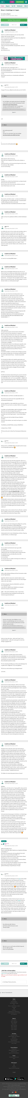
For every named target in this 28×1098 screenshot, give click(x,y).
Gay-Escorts (14, 1037)
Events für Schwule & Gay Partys (14, 1041)
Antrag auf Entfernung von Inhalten (14, 1012)
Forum (2, 6)
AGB (14, 1008)
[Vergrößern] (17, 143)
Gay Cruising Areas (14, 1039)
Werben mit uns (14, 1051)
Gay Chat (20, 1083)
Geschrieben (11, 31)
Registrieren (20, 1)
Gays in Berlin (14, 1019)
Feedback (14, 1066)
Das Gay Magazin (14, 1001)
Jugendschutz (16, 1011)
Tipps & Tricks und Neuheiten (14, 1068)
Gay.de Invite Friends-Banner (14, 1052)
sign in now (3, 973)
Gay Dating (14, 1033)
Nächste (22, 24)
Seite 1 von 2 (14, 24)
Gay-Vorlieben (14, 1043)
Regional (14, 1018)
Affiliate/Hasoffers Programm (14, 1050)
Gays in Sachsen (14, 1026)
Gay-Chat (14, 1000)
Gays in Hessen (14, 1029)
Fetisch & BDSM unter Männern (14, 1036)
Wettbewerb (19, 6)
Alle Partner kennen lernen (14, 1057)
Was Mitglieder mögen (14, 1003)
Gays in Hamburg (14, 1021)
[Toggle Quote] (2, 96)
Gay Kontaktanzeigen (16, 1085)
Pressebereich (14, 1048)
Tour (14, 1004)
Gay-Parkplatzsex (14, 1040)
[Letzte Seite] (26, 25)
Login (12, 1)
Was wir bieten (17, 1005)
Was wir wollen (11, 1005)
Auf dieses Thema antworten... (10, 982)
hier (20, 878)
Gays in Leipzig (14, 1028)
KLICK (19, 900)
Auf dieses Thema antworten (14, 20)
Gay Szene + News (13, 15)
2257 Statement (14, 1014)
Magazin (8, 6)
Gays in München (14, 1025)
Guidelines (14, 1007)
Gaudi (14, 1058)
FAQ (14, 1064)
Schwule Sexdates (14, 1035)
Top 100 (13, 6)
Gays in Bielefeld (14, 1022)
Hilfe (14, 1065)
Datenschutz (11, 1011)
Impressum (14, 1010)
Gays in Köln (14, 1023)
